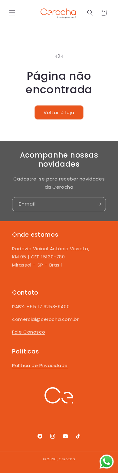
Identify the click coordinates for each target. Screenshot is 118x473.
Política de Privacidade (40, 365)
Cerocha (67, 459)
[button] (12, 12)
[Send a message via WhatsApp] (106, 461)
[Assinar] (99, 204)
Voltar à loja (59, 112)
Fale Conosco (28, 332)
